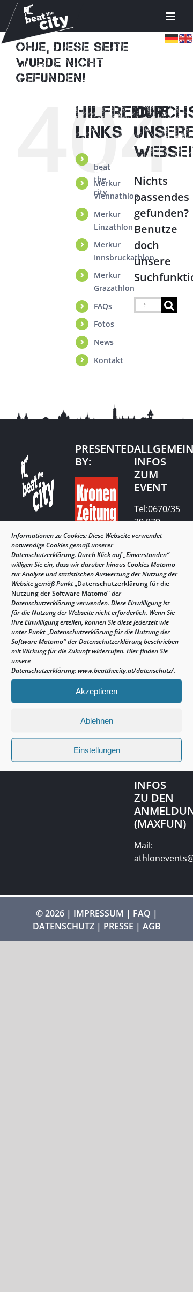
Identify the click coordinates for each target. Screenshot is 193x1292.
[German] (172, 37)
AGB (152, 926)
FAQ (142, 913)
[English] (186, 37)
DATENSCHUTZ (63, 926)
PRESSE (118, 926)
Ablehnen (96, 720)
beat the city (101, 170)
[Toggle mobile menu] (171, 16)
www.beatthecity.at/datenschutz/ (126, 670)
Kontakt (108, 360)
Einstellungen (96, 749)
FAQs (103, 306)
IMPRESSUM (98, 913)
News (104, 342)
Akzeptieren (96, 690)
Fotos (104, 324)
